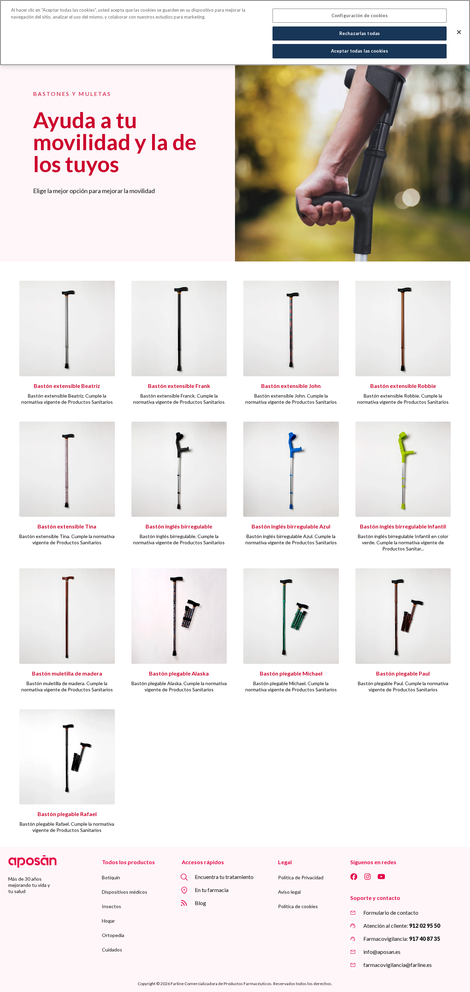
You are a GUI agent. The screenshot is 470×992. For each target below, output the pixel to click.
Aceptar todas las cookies (359, 51)
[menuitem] (111, 877)
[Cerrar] (459, 32)
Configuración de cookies (359, 15)
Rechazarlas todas (359, 33)
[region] (235, 32)
